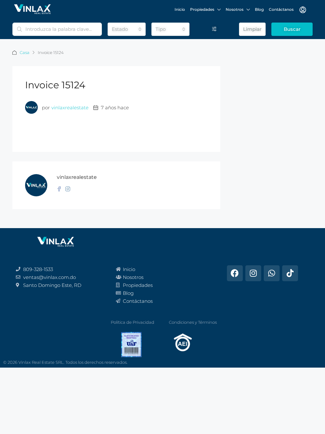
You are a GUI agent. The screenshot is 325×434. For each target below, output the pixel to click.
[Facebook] (235, 273)
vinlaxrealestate (70, 108)
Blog (259, 9)
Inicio (180, 9)
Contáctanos (281, 9)
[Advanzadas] (214, 29)
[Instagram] (253, 273)
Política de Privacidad (132, 322)
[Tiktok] (290, 273)
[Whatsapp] (272, 273)
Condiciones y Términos (193, 322)
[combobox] (127, 29)
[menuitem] (302, 10)
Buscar (292, 29)
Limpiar (252, 29)
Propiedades (202, 9)
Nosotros (234, 9)
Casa (25, 52)
